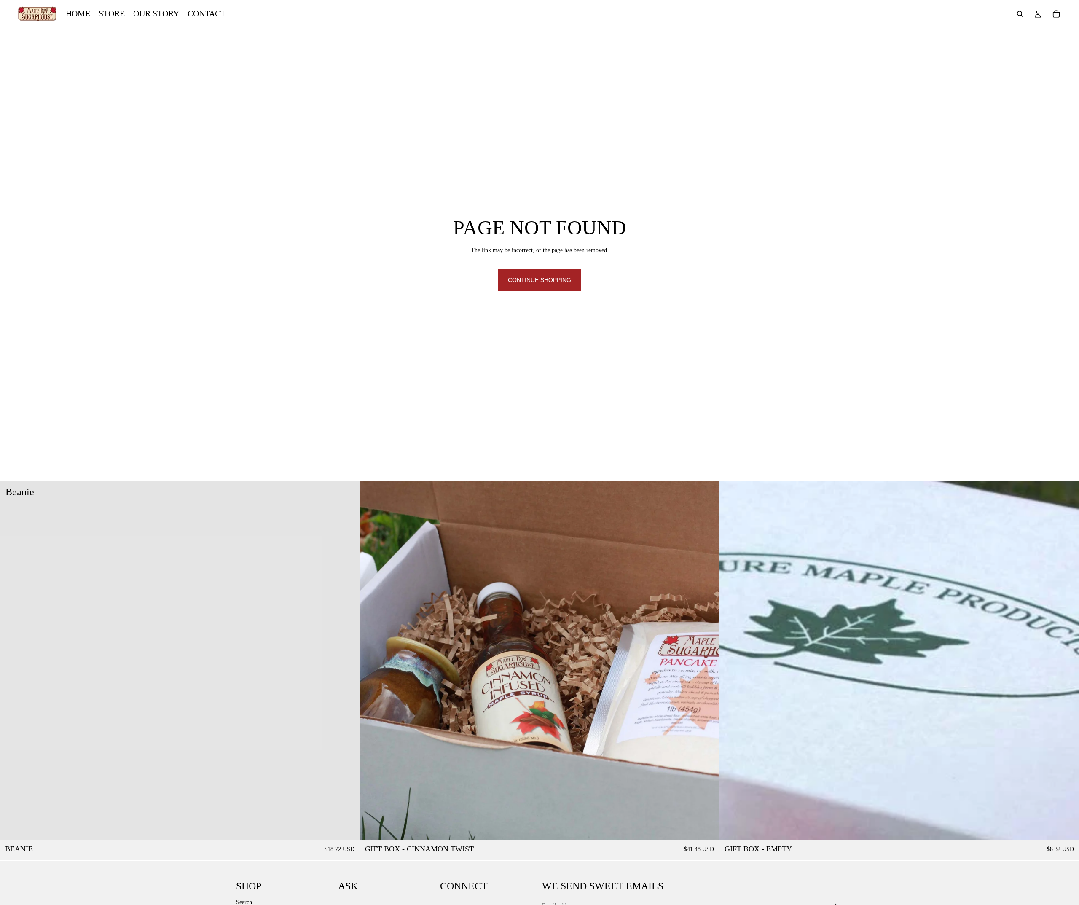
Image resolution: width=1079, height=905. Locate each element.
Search (244, 902)
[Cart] (1056, 14)
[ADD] (346, 827)
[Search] (1020, 14)
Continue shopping (539, 280)
